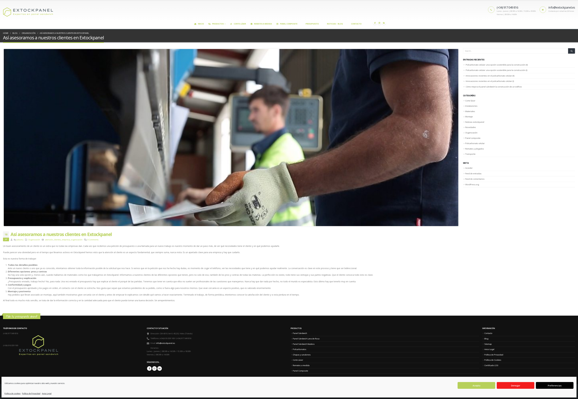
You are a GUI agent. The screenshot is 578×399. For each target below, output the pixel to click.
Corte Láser (240, 24)
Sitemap (488, 344)
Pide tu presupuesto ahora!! (21, 316)
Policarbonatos (299, 349)
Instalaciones (471, 106)
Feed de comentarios (475, 179)
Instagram (154, 368)
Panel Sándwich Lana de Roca (306, 338)
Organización (34, 239)
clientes (57, 239)
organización (76, 239)
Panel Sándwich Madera (303, 344)
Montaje (469, 116)
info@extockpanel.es (165, 343)
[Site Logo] (29, 11)
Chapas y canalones (302, 354)
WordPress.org (472, 184)
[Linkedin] (384, 23)
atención (49, 239)
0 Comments (93, 239)
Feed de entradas (473, 173)
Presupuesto (312, 24)
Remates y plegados (474, 148)
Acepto (476, 385)
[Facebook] (375, 23)
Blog (486, 338)
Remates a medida (263, 24)
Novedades (470, 127)
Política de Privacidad (31, 393)
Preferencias (555, 385)
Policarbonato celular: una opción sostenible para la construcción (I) (496, 70)
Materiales (470, 111)
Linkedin (159, 368)
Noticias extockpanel (474, 122)
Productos (218, 24)
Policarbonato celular (475, 143)
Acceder (469, 168)
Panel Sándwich (300, 333)
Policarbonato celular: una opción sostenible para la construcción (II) (497, 64)
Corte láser (470, 100)
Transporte (470, 154)
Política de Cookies (492, 360)
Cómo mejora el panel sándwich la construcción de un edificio (494, 86)
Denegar (515, 385)
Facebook (149, 368)
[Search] (571, 51)
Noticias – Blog (335, 24)
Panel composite (472, 138)
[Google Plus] (379, 23)
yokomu (19, 239)
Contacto (356, 24)
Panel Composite (288, 24)
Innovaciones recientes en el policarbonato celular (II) (490, 75)
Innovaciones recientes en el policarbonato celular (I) (490, 81)
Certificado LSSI (491, 365)
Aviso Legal (46, 393)
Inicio (201, 24)
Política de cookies (12, 393)
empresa (66, 239)
